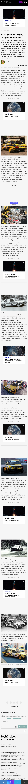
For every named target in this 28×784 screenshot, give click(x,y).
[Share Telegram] (17, 782)
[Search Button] (24, 2)
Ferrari (15, 67)
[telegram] (7, 739)
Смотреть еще (14, 202)
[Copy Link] (24, 782)
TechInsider (8, 2)
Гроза (12, 67)
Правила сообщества (6, 744)
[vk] (4, 739)
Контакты (3, 748)
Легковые (8, 30)
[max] (13, 739)
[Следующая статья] (14, 731)
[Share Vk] (3, 782)
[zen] (10, 739)
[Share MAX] (10, 782)
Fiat (18, 67)
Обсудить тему (23, 65)
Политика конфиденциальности (8, 746)
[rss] (1, 739)
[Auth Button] (26, 2)
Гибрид (9, 67)
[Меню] (1, 2)
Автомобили (3, 30)
